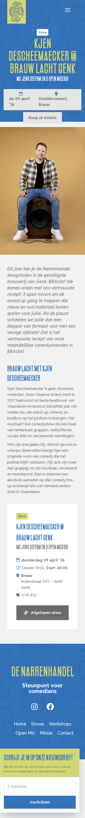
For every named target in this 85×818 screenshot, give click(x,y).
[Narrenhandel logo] (16, 12)
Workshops (60, 724)
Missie (46, 733)
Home (20, 724)
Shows (37, 724)
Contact (65, 733)
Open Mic (25, 733)
